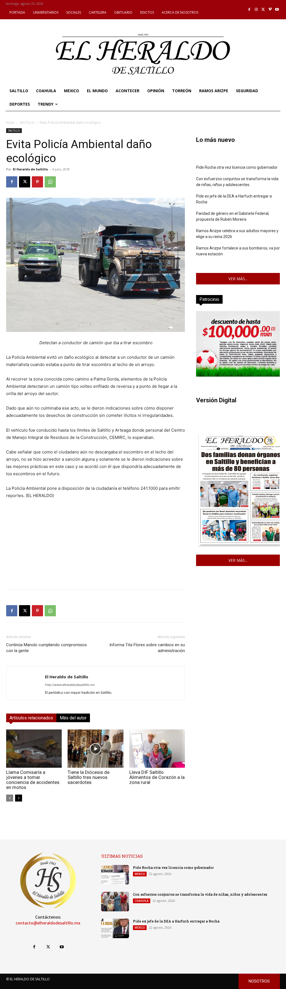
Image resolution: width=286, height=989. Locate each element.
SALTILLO (27, 122)
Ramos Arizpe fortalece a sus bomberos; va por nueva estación (238, 251)
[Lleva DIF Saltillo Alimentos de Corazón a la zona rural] (157, 748)
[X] (263, 9)
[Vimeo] (270, 9)
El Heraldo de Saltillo (30, 169)
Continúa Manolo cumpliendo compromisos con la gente (46, 647)
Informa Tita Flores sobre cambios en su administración (147, 647)
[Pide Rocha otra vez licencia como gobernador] (115, 875)
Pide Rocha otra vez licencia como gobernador (237, 167)
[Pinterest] (37, 181)
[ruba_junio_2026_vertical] (238, 375)
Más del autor (73, 718)
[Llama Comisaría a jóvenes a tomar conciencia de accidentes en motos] (34, 748)
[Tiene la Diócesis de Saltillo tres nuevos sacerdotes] (95, 748)
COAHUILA (142, 901)
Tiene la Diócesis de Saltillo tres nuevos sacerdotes (88, 777)
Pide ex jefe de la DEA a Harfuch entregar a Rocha (234, 199)
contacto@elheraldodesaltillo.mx (48, 923)
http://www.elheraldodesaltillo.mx (70, 685)
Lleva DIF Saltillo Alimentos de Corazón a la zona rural (157, 777)
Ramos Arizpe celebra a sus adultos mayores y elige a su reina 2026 (237, 234)
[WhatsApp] (50, 181)
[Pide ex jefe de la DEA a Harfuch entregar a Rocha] (115, 928)
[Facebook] (249, 9)
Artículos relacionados (31, 718)
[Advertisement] (95, 546)
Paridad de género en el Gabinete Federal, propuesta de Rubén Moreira (232, 216)
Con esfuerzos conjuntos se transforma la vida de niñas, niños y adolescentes (237, 182)
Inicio (10, 122)
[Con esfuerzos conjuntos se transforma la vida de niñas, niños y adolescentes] (115, 901)
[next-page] (18, 798)
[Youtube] (276, 9)
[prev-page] (9, 798)
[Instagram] (256, 9)
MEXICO (140, 874)
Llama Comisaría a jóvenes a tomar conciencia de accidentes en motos (32, 779)
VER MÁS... (237, 278)
